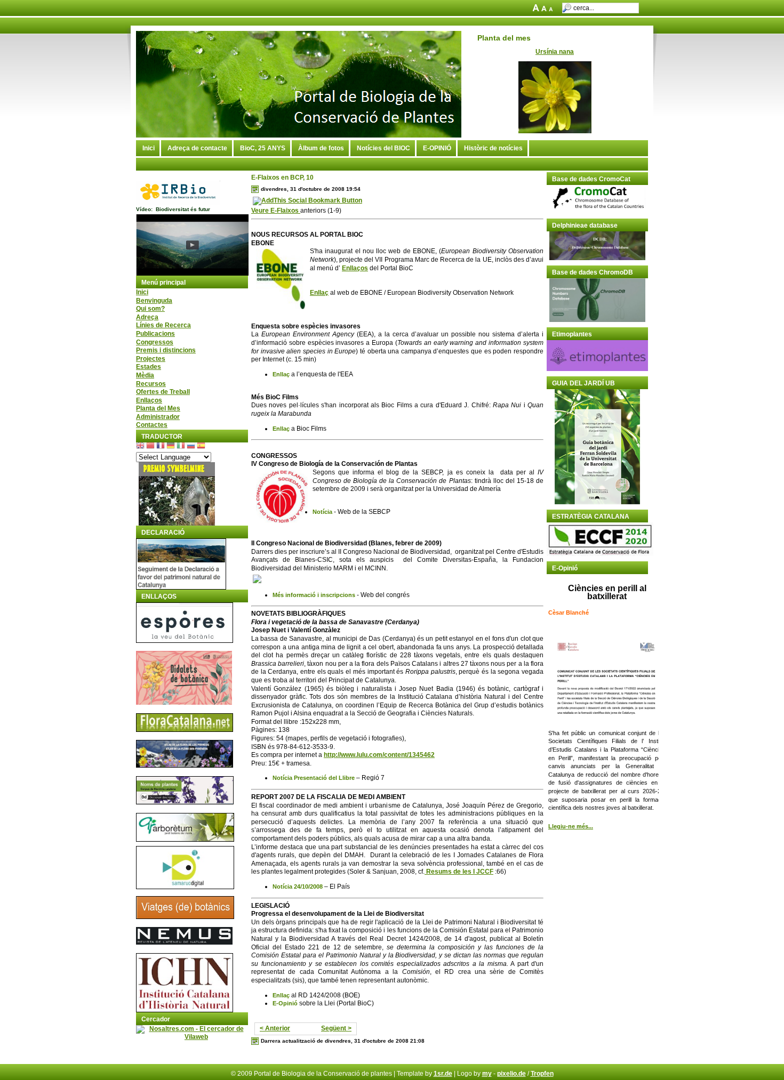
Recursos (151, 384)
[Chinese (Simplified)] (150, 446)
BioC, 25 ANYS (262, 148)
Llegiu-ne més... (570, 826)
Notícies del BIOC (383, 148)
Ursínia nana (554, 51)
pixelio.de (511, 1073)
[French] (160, 446)
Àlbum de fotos (321, 148)
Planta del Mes (158, 408)
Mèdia (145, 375)
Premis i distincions (166, 350)
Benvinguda (154, 300)
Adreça (147, 317)
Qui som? (150, 308)
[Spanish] (201, 446)
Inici (148, 148)
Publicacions (155, 333)
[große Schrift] (537, 9)
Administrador (158, 417)
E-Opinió (285, 1003)
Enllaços (149, 400)
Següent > (336, 1028)
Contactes (151, 425)
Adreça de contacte (197, 148)
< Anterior (275, 1028)
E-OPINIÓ (437, 148)
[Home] (298, 135)
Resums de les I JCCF (459, 871)
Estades (148, 366)
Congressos (154, 342)
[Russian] (191, 446)
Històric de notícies (493, 148)
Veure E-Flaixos (275, 210)
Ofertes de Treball (163, 392)
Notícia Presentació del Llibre (314, 778)
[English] (140, 446)
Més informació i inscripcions (314, 595)
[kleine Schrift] (553, 9)
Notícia (322, 512)
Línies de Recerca (163, 325)
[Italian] (181, 446)
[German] (170, 446)
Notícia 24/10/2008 (298, 886)
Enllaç (319, 292)
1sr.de (443, 1073)
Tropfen (542, 1073)
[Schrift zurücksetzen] (545, 9)
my (487, 1073)
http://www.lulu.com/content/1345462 (379, 755)
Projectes (150, 358)
